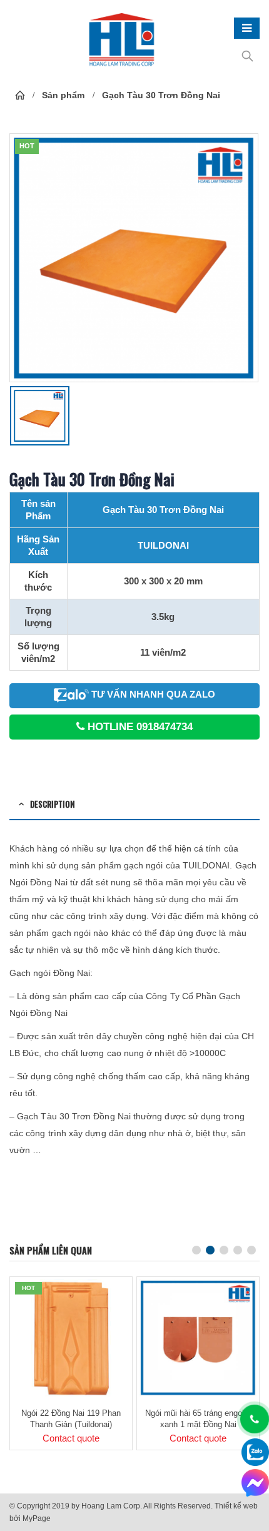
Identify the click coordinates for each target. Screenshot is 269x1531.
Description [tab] (52, 804)
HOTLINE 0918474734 (138, 727)
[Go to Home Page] (20, 95)
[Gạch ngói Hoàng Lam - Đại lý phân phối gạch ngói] (122, 41)
